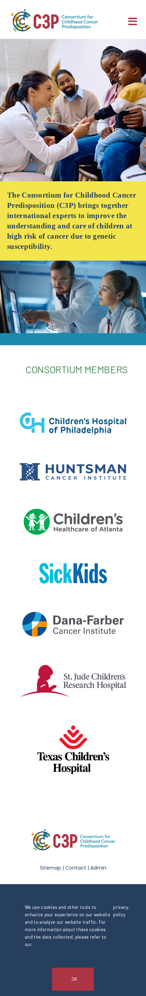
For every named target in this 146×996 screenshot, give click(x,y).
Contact (75, 867)
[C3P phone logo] (54, 12)
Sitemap (50, 867)
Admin (98, 867)
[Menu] (132, 21)
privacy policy (120, 910)
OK (74, 979)
